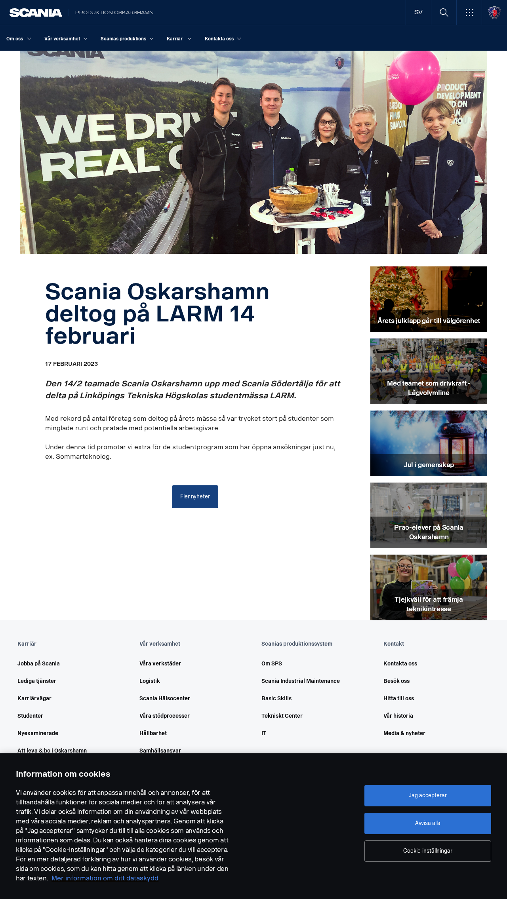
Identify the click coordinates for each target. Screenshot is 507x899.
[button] (469, 12)
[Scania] (36, 12)
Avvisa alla (427, 823)
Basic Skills (276, 698)
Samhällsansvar (160, 750)
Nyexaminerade (37, 733)
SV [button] (418, 12)
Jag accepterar (427, 795)
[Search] (443, 12)
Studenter (30, 716)
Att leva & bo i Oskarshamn (52, 750)
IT (264, 733)
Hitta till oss (398, 698)
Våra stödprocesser (164, 716)
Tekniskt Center (282, 716)
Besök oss (396, 681)
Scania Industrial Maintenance (300, 681)
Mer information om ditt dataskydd (104, 878)
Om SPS (271, 663)
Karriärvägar (34, 698)
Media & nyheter (404, 733)
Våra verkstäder (160, 663)
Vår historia (398, 716)
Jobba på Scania (38, 663)
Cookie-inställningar (427, 851)
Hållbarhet (153, 733)
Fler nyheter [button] (195, 496)
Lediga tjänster (36, 681)
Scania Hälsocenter (164, 698)
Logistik (149, 681)
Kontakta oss (400, 663)
